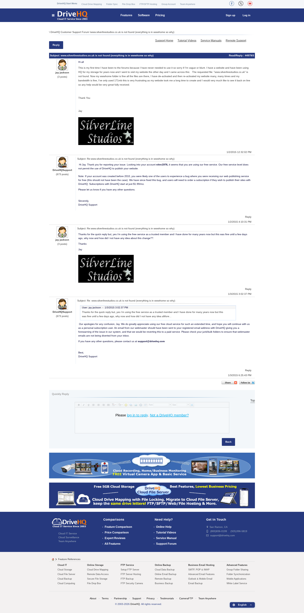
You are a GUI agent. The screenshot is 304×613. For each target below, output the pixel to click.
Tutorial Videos (187, 40)
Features (126, 15)
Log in (246, 15)
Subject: (55, 55)
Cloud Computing (66, 583)
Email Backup (195, 583)
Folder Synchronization (238, 574)
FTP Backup (127, 578)
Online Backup (163, 565)
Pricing (160, 15)
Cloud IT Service (67, 533)
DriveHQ (135, 604)
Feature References (69, 559)
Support (136, 598)
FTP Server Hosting (131, 574)
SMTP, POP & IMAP (199, 569)
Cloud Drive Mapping (91, 4)
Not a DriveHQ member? (169, 415)
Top (252, 400)
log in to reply (137, 415)
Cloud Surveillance (68, 537)
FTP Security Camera (132, 583)
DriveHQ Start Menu (67, 3)
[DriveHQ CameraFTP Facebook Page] (231, 3)
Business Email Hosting (201, 565)
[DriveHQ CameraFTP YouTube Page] (250, 3)
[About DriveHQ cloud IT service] (69, 524)
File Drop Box (128, 4)
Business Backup (164, 583)
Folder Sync (112, 4)
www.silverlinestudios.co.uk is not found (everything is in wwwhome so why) (132, 32)
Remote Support (236, 40)
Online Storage (95, 565)
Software (144, 15)
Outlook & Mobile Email (200, 578)
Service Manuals (211, 40)
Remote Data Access (98, 574)
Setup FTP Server (130, 569)
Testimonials (167, 598)
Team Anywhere (187, 4)
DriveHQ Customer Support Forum (70, 32)
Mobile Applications (236, 578)
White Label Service (237, 583)
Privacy (151, 598)
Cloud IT (62, 565)
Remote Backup (163, 578)
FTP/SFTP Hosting (148, 4)
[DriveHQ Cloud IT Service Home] (70, 15)
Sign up (230, 15)
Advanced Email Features (201, 574)
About (93, 598)
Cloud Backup (65, 578)
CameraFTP (186, 598)
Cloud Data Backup (165, 569)
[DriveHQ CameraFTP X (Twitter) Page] (241, 3)
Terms (105, 598)
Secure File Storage (97, 578)
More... (167, 316)
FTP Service (127, 565)
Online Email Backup (165, 574)
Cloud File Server (66, 574)
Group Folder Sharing (237, 569)
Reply (56, 44)
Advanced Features (237, 565)
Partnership (120, 598)
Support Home (164, 40)
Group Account (169, 4)
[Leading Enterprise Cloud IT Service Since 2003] (152, 495)
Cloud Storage (65, 569)
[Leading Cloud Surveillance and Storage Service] (152, 465)
